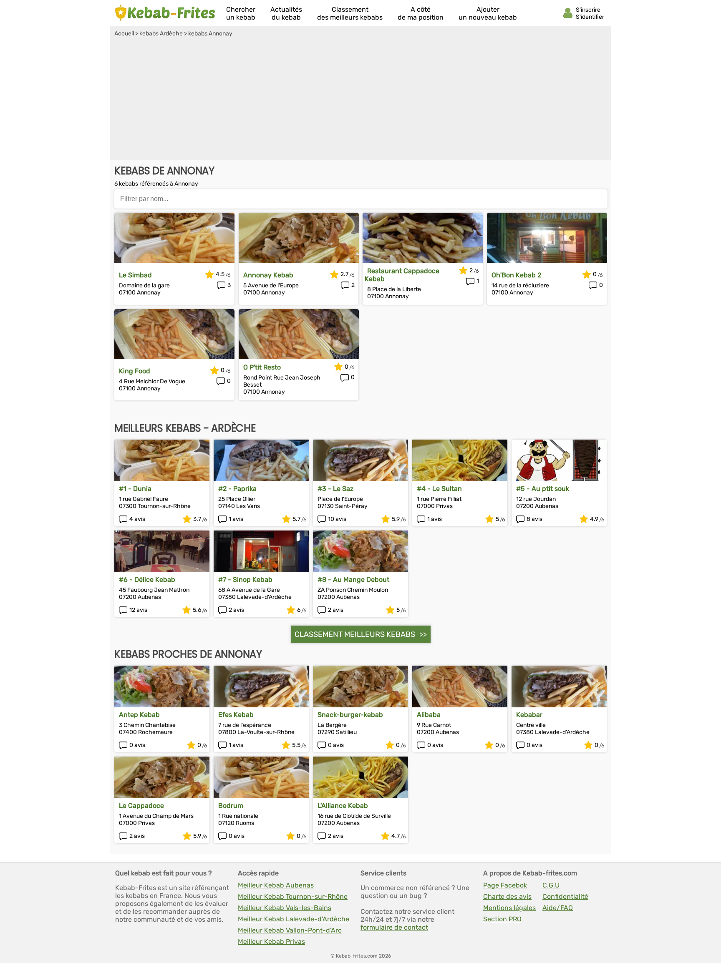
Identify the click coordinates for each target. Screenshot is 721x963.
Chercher (240, 13)
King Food (134, 371)
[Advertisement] (360, 99)
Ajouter (488, 13)
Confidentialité (565, 896)
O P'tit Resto (262, 367)
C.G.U (551, 885)
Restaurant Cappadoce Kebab (402, 275)
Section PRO (502, 919)
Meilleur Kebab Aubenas (276, 885)
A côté (421, 13)
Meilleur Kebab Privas (271, 941)
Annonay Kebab (268, 275)
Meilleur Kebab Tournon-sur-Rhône (293, 896)
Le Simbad (135, 275)
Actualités (286, 13)
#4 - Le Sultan (439, 489)
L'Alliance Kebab (343, 806)
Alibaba (429, 715)
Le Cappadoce (141, 806)
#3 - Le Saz (335, 489)
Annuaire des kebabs (165, 13)
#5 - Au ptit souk (542, 489)
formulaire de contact (394, 927)
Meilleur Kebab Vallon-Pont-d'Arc (290, 930)
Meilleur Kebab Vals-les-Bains (284, 908)
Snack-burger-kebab (350, 715)
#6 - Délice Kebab (147, 579)
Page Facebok (505, 885)
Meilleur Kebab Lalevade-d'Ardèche (293, 919)
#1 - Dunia (135, 489)
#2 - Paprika (237, 489)
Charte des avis (507, 896)
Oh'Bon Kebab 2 (516, 275)
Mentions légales (509, 908)
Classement (350, 13)
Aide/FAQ (557, 908)
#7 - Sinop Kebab (245, 579)
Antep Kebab (139, 715)
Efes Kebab (236, 715)
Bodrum (230, 806)
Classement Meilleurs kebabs (355, 634)
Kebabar (529, 715)
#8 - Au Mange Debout (353, 579)
